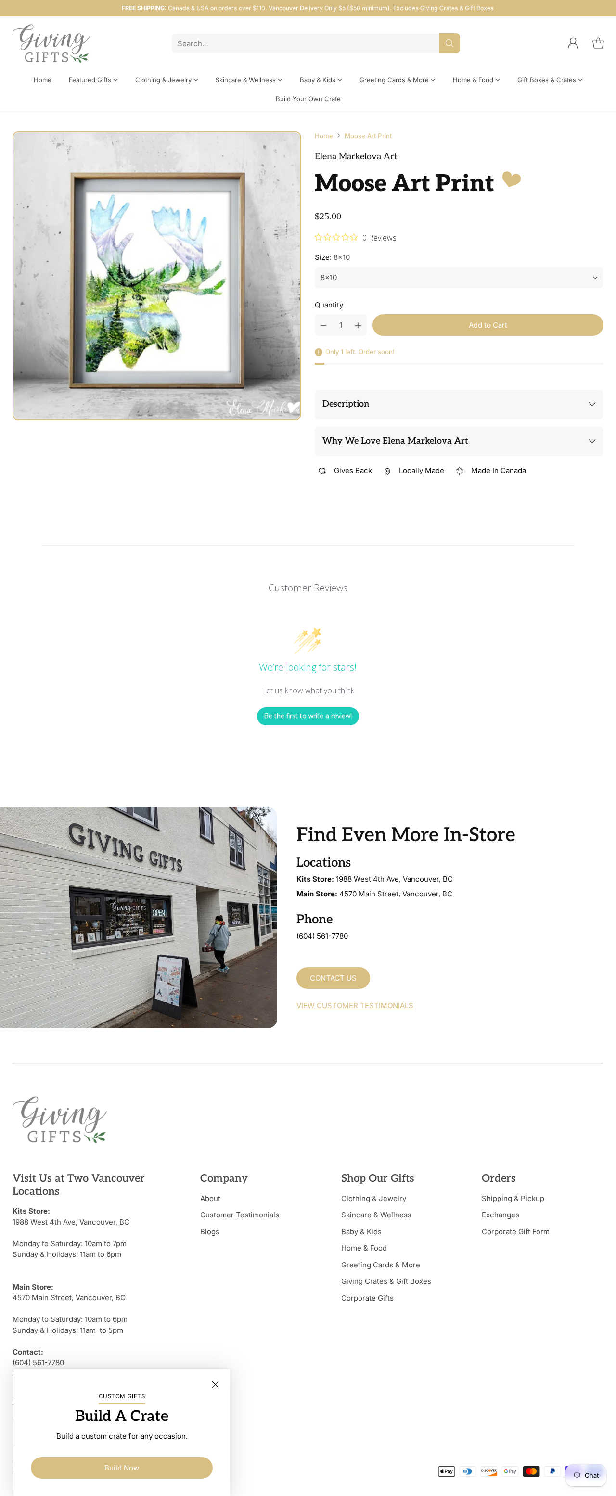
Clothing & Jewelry (373, 1198)
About (210, 1198)
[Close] (215, 1384)
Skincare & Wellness (376, 1214)
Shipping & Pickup (513, 1198)
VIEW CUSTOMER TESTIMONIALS (354, 1005)
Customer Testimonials (239, 1214)
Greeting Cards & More (380, 1264)
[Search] (449, 43)
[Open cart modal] (598, 43)
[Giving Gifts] (51, 43)
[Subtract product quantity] (323, 325)
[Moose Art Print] (156, 275)
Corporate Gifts (367, 1298)
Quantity (329, 304)
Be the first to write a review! (308, 715)
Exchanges (500, 1214)
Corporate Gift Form (516, 1231)
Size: (332, 257)
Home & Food (364, 1248)
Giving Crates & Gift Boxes (386, 1281)
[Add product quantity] (358, 325)
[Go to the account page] (573, 43)
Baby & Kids (361, 1231)
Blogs (209, 1231)
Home (324, 136)
